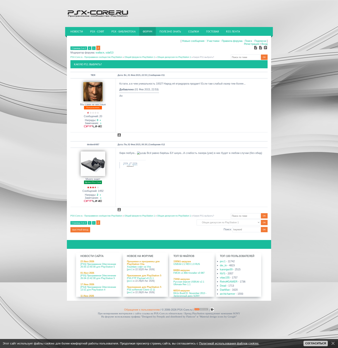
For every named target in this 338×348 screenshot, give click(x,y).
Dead (223, 285)
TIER (93, 75)
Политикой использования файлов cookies (229, 343)
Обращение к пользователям (142, 309)
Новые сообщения (193, 40)
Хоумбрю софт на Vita (139, 266)
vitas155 (225, 277)
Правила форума (232, 40)
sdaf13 (109, 52)
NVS (222, 273)
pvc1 (130, 269)
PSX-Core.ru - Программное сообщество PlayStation (96, 57)
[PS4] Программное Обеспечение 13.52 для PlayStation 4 (98, 288)
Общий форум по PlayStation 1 (139, 57)
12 (163, 144)
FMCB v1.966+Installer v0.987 (189, 273)
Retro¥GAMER (228, 281)
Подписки (260, 40)
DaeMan (225, 289)
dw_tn (223, 265)
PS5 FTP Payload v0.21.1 (140, 278)
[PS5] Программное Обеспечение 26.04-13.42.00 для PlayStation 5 (98, 277)
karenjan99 (226, 269)
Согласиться (315, 343)
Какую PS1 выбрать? (203, 57)
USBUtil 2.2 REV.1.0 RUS (186, 264)
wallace (100, 52)
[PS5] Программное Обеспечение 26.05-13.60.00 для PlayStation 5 (98, 265)
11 (163, 75)
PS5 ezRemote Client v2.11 (141, 289)
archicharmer (227, 293)
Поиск (248, 40)
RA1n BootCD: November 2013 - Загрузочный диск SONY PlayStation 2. (189, 296)
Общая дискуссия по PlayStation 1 (174, 57)
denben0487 (93, 144)
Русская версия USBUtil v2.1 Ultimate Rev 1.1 (188, 283)
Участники (213, 40)
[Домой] (98, 13)
